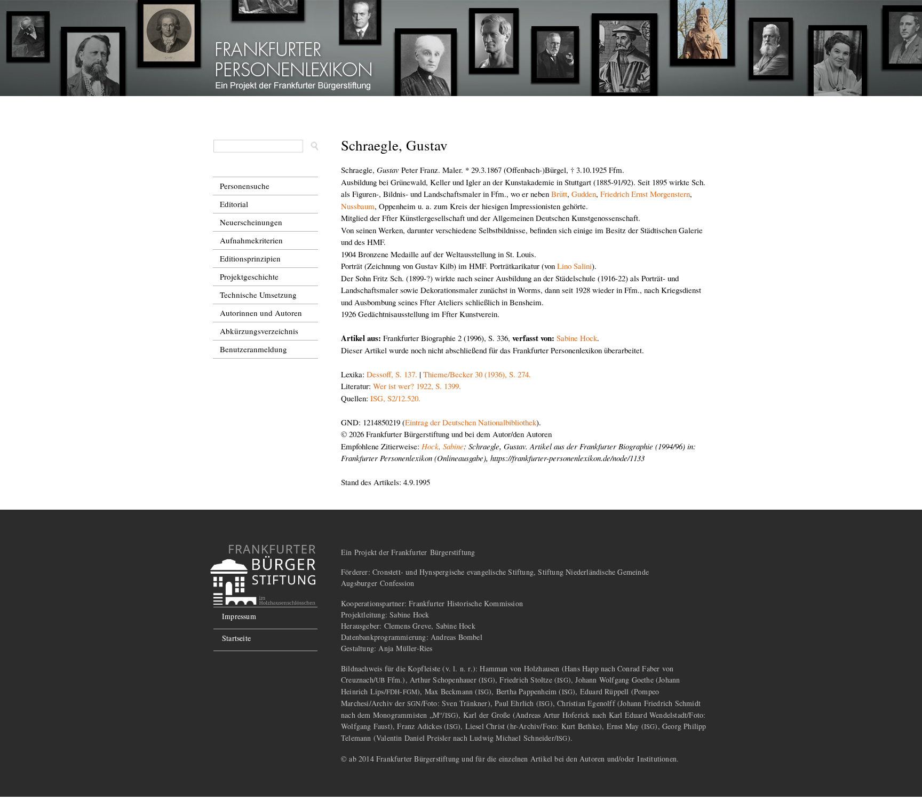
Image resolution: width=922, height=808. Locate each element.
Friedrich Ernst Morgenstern (645, 193)
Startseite (236, 638)
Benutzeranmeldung (253, 349)
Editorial (234, 204)
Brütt (559, 193)
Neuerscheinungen (251, 222)
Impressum (239, 616)
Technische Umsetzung (258, 294)
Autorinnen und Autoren (261, 312)
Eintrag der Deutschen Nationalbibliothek (470, 422)
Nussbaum (358, 206)
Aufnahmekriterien (251, 240)
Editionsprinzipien (250, 258)
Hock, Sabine (443, 446)
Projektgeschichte (249, 276)
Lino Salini (574, 265)
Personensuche (244, 185)
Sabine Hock (577, 337)
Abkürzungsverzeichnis (259, 331)
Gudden (583, 193)
